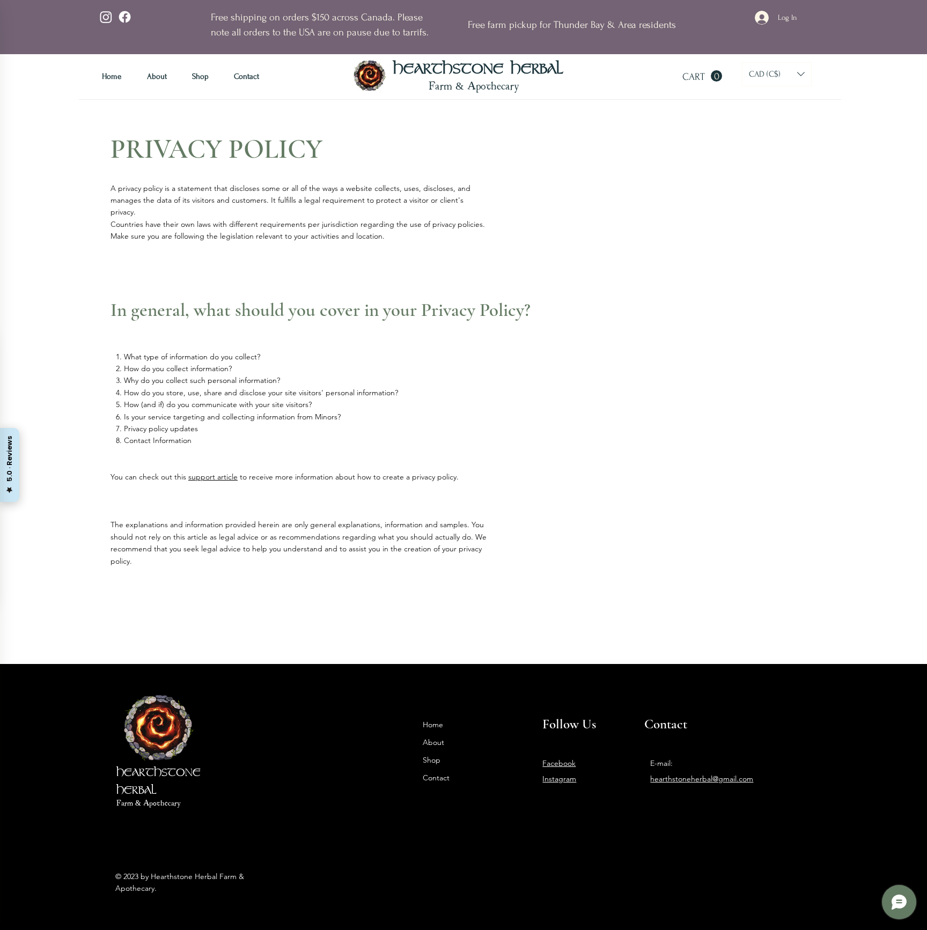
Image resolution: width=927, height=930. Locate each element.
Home (433, 724)
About (433, 742)
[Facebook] (125, 17)
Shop (431, 760)
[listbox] (777, 74)
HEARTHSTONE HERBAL (478, 69)
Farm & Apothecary (474, 85)
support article (213, 477)
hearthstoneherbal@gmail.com (701, 779)
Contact (436, 778)
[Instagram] (106, 17)
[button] (702, 76)
